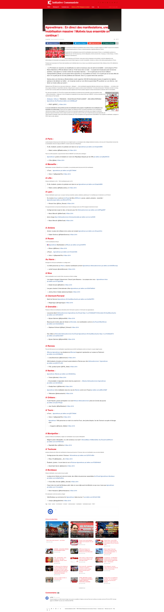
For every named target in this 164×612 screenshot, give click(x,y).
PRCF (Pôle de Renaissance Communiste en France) (86, 608)
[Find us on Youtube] (102, 2)
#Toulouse (73, 462)
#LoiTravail (58, 101)
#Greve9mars (74, 455)
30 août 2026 (49, 536)
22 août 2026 (82, 573)
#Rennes (49, 352)
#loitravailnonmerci (83, 210)
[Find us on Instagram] (109, 2)
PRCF (48, 7)
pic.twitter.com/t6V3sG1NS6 (92, 497)
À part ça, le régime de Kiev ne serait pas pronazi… (60, 578)
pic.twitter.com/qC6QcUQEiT (55, 336)
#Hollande (50, 99)
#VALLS (56, 99)
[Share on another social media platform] (117, 43)
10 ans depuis (57, 597)
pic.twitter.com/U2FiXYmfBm (86, 455)
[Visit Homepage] (62, 2)
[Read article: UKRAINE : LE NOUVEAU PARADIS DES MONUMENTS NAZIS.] (49, 551)
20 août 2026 (57, 580)
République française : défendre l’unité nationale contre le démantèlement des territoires (105, 533)
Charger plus (82, 587)
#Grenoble (100, 313)
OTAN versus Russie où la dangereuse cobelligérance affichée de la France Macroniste (85, 550)
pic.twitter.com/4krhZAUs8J (55, 383)
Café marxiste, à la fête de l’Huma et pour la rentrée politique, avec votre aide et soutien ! (86, 559)
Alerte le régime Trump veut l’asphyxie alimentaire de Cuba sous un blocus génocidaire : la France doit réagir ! (110, 551)
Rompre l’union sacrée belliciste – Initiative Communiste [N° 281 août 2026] (86, 542)
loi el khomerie (59, 503)
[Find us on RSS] (105, 2)
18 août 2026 (107, 583)
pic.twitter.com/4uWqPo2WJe (55, 478)
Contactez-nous (65, 7)
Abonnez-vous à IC (108, 608)
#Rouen (68, 245)
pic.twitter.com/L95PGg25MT (97, 210)
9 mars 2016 (47, 39)
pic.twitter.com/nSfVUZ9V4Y (55, 315)
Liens (93, 7)
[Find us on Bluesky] (114, 2)
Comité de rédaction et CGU (70, 608)
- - (55, 510)
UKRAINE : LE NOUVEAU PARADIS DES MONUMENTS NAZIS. (61, 549)
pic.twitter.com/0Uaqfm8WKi (94, 147)
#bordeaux (112, 476)
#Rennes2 (73, 352)
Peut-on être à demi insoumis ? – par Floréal (55, 540)
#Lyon (56, 198)
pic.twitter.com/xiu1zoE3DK (87, 217)
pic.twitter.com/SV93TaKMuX (87, 288)
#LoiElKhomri (109, 440)
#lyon (56, 217)
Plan (114, 608)
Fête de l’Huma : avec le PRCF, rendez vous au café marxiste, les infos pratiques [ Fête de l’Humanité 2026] (111, 542)
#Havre (63, 265)
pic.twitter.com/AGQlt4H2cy (68, 374)
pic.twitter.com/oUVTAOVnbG (55, 442)
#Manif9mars (103, 322)
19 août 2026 (82, 583)
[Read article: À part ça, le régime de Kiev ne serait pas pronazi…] (49, 580)
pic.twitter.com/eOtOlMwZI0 (55, 354)
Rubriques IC (56, 7)
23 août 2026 (82, 562)
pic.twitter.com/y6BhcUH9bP (99, 390)
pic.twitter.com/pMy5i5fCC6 (101, 157)
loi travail (65, 503)
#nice (106, 279)
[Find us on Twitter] (100, 2)
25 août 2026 (57, 552)
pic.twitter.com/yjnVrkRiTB (78, 245)
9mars (49, 503)
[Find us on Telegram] (107, 2)
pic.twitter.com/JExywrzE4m (94, 231)
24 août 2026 (82, 553)
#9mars (76, 401)
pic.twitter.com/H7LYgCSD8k (55, 281)
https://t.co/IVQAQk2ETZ (90, 313)
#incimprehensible (74, 217)
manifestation (79, 503)
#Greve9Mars (85, 440)
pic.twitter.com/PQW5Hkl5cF (93, 462)
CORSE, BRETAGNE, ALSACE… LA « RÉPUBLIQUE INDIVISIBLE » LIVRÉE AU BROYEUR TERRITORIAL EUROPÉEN (86, 579)
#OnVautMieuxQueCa (72, 299)
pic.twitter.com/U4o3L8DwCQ (55, 324)
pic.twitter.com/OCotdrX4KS (69, 252)
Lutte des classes (71, 503)
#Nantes (57, 374)
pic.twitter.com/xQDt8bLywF (69, 101)
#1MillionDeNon (94, 440)
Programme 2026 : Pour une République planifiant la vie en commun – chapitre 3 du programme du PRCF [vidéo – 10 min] (81, 533)
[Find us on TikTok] (117, 2)
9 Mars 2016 (62, 104)
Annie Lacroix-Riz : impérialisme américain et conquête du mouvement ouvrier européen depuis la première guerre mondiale (85, 569)
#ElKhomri (78, 198)
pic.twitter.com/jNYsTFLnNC (55, 363)
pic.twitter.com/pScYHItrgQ (54, 402)
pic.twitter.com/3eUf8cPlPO (86, 299)
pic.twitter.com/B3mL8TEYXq (63, 200)
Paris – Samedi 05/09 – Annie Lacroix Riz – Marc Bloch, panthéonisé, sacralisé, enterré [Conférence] (60, 559)
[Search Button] (98, 7)
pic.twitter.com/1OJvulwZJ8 (55, 487)
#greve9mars (51, 101)
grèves (53, 503)
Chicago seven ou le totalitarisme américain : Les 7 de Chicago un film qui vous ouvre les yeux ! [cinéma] (111, 579)
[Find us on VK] (112, 2)
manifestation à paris (87, 503)
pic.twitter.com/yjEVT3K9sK (68, 170)
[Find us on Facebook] (98, 2)
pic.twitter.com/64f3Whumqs (110, 265)
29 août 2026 (99, 536)
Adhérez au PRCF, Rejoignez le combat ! (81, 7)
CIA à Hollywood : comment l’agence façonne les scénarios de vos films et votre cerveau (111, 568)
